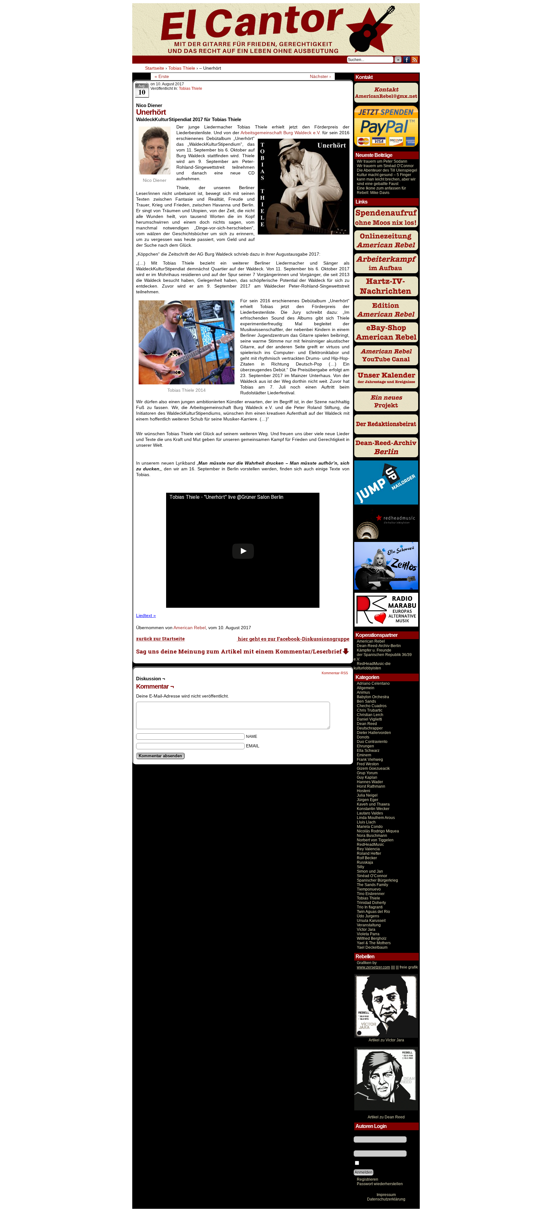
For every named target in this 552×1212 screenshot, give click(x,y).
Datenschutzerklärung (386, 1199)
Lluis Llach (366, 822)
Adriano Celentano (373, 683)
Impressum (386, 1195)
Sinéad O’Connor (372, 876)
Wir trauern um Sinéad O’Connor (385, 166)
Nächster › (320, 76)
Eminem (364, 755)
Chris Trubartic (369, 710)
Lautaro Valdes (370, 813)
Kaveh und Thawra (373, 804)
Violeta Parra (368, 934)
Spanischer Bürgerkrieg (377, 880)
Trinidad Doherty (371, 902)
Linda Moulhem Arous (376, 817)
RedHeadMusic (370, 844)
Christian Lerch (370, 715)
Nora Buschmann (372, 835)
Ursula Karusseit (371, 920)
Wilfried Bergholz (372, 938)
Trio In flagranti (370, 907)
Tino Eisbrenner (371, 894)
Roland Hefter (369, 853)
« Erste (162, 76)
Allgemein (365, 688)
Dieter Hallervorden (374, 732)
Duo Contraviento (372, 741)
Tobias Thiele (190, 88)
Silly (360, 867)
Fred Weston (368, 764)
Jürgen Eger (367, 800)
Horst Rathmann (371, 786)
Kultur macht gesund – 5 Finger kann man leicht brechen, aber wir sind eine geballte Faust (386, 179)
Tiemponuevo (369, 889)
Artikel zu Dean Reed (386, 1117)
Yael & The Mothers (374, 943)
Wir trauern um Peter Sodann (382, 161)
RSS (415, 60)
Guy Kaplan (367, 777)
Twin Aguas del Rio (373, 911)
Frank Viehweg (370, 759)
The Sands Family (372, 885)
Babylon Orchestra (373, 697)
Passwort (362, 1148)
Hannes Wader (370, 782)
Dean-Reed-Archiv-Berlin (379, 646)
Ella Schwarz (368, 750)
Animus (363, 692)
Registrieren (367, 1179)
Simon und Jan (370, 871)
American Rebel (189, 627)
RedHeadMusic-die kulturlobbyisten (372, 665)
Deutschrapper (370, 728)
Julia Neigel (367, 795)
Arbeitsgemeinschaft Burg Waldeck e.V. (281, 132)
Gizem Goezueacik (373, 768)
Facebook (407, 60)
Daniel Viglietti (369, 719)
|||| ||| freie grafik (387, 967)
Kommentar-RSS (335, 673)
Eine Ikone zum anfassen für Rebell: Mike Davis (381, 190)
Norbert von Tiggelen (375, 840)
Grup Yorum (367, 773)
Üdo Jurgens (368, 916)
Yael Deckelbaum (372, 947)
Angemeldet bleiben (378, 1164)
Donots (363, 737)
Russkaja (365, 862)
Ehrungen (365, 746)
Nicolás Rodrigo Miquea (378, 831)
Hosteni (363, 791)
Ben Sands (366, 701)
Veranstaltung (369, 925)
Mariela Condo (370, 826)
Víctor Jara (366, 929)
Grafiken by (367, 963)
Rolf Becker (367, 858)
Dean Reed (367, 724)
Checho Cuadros (372, 706)
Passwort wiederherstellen (380, 1184)
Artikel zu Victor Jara (386, 1040)
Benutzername (366, 1134)
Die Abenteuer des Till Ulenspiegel (387, 170)
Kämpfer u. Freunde (374, 650)
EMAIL (252, 745)
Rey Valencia (368, 849)
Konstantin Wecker (373, 809)
